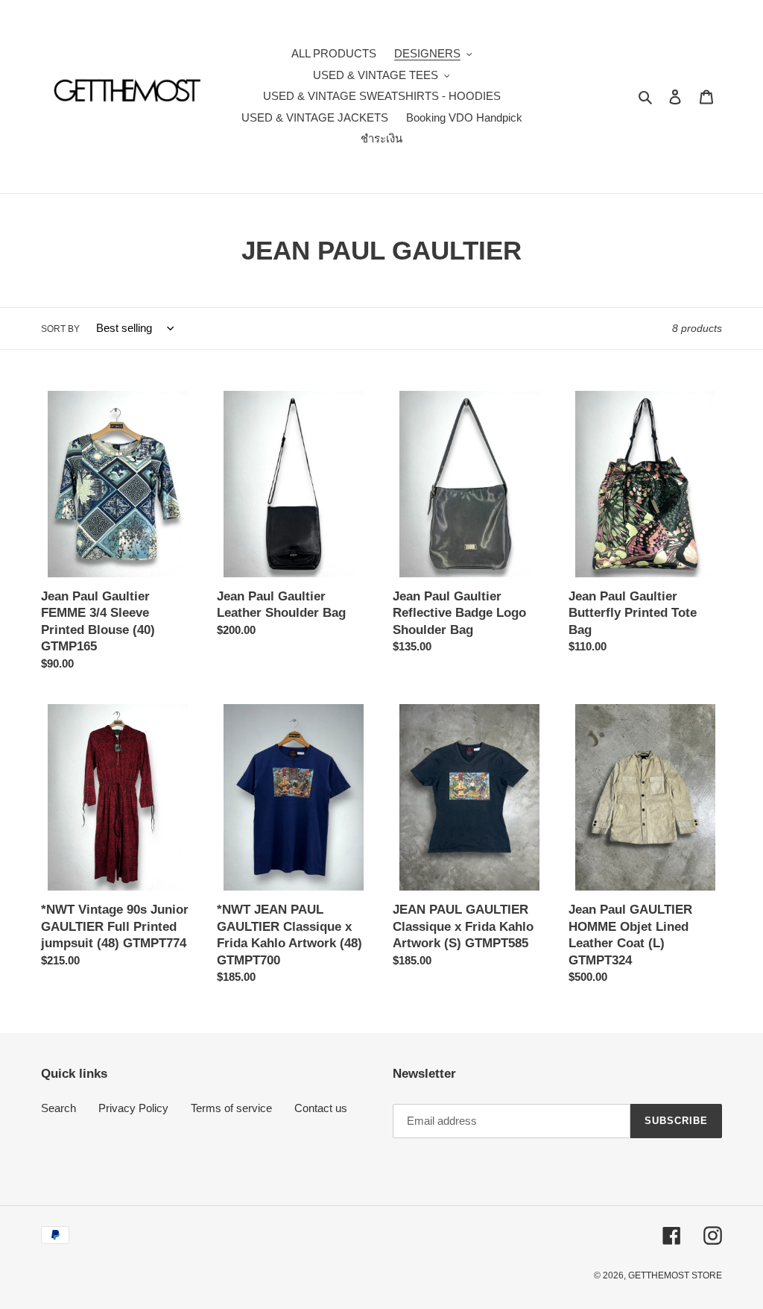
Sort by (60, 329)
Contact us (320, 1108)
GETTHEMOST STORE (675, 1275)
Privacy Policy (133, 1108)
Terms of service (231, 1108)
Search (58, 1108)
